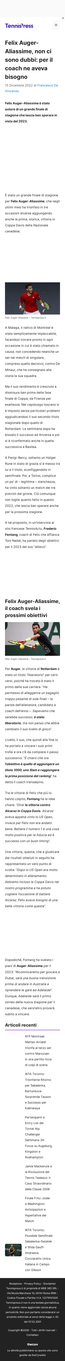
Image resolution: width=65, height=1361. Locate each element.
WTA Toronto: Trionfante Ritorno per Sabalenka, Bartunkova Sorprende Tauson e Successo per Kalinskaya (38, 1091)
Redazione (15, 1283)
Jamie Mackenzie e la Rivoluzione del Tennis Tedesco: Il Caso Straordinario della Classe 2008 (38, 1177)
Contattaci (32, 1334)
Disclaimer (49, 1283)
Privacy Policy (32, 1283)
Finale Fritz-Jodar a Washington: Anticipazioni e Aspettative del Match (37, 1209)
